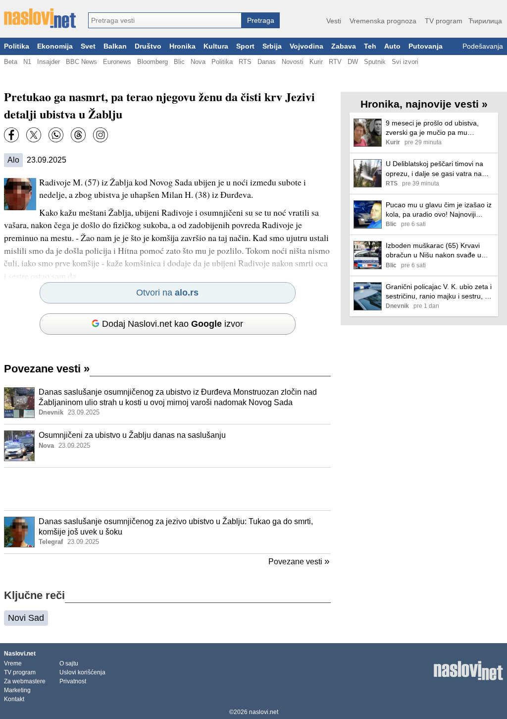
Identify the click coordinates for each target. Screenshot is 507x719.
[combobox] (165, 20)
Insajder (48, 61)
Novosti (293, 61)
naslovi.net (263, 712)
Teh (370, 46)
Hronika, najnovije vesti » (424, 104)
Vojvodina (306, 46)
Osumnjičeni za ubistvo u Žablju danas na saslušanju (132, 435)
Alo (13, 160)
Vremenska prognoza (383, 21)
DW (353, 61)
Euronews (117, 61)
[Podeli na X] (33, 134)
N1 (27, 61)
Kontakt (14, 699)
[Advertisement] (167, 489)
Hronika (182, 46)
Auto (392, 46)
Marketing (17, 690)
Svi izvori (405, 61)
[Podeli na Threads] (78, 134)
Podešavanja (482, 46)
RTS (245, 61)
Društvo (148, 46)
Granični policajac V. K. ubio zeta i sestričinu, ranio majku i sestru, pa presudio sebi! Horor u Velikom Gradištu (439, 292)
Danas (266, 61)
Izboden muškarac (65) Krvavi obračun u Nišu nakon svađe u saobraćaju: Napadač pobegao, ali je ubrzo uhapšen (439, 250)
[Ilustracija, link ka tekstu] (19, 403)
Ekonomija (55, 46)
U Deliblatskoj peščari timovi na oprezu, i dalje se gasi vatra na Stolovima (434, 169)
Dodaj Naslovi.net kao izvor (172, 324)
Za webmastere (25, 681)
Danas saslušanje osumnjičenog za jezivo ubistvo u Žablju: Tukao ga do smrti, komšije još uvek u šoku (176, 526)
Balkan (115, 46)
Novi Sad (26, 618)
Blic (179, 61)
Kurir (316, 61)
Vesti (333, 21)
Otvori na (167, 293)
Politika (16, 46)
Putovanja (425, 46)
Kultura (215, 46)
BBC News (81, 61)
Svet (88, 46)
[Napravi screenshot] (100, 134)
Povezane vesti (47, 368)
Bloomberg (152, 61)
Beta (10, 61)
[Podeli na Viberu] (56, 134)
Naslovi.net (20, 653)
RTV (335, 61)
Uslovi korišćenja (82, 672)
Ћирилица (485, 21)
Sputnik (375, 61)
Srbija (272, 46)
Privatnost (72, 681)
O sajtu (68, 663)
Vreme (13, 663)
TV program (443, 21)
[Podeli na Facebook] (11, 134)
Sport (245, 46)
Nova (198, 61)
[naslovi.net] (40, 18)
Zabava (343, 46)
